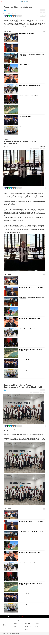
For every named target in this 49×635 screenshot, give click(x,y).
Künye (37, 626)
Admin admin (9, 10)
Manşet (41, 12)
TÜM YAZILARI (42, 10)
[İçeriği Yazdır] (15, 16)
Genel (31, 148)
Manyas (15, 627)
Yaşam (41, 148)
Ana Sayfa (37, 623)
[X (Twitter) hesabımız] (19, 616)
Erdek (15, 624)
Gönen (15, 626)
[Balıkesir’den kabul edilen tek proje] (11, 124)
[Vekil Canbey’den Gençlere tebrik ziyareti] (11, 134)
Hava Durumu (27, 623)
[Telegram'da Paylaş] (11, 16)
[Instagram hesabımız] (21, 616)
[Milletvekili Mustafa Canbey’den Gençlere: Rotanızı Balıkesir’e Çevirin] (11, 52)
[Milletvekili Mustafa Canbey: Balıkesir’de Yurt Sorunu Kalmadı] (11, 83)
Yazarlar (37, 624)
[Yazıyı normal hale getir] (21, 16)
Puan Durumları (27, 627)
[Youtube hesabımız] (22, 616)
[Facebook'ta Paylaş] (5, 16)
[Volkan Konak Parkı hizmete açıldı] (11, 72)
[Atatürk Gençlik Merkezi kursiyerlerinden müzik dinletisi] (11, 103)
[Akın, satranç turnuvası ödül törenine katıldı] (11, 41)
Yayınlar (26, 629)
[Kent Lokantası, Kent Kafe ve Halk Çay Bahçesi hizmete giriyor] (11, 93)
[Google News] (43, 16)
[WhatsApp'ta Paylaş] (9, 16)
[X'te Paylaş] (7, 16)
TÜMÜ (44, 31)
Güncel (34, 148)
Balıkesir (15, 623)
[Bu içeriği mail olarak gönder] (13, 16)
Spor (44, 12)
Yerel (44, 148)
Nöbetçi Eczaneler (28, 626)
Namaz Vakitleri (27, 624)
